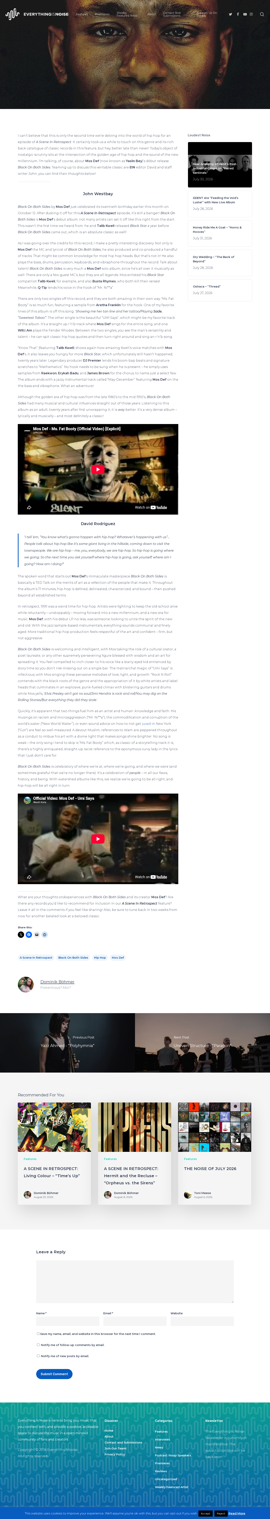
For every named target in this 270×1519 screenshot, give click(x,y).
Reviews (161, 1471)
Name (41, 1313)
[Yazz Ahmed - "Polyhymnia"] (67, 1043)
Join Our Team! (116, 1448)
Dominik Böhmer (57, 981)
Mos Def (118, 957)
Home (109, 1430)
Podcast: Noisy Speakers (173, 1455)
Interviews (162, 1439)
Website (177, 1313)
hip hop (100, 957)
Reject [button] (221, 1513)
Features (135, 70)
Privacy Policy (115, 1454)
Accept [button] (205, 1513)
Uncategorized (166, 1479)
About (109, 1436)
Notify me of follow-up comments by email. (72, 1345)
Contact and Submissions (123, 1442)
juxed (146, 724)
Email (108, 1313)
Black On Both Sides (73, 957)
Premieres (162, 1463)
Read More (236, 1513)
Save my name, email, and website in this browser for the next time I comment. (98, 1334)
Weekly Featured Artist (171, 1487)
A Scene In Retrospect (36, 957)
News (159, 1447)
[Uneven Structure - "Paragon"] (202, 1043)
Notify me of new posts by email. (65, 1356)
